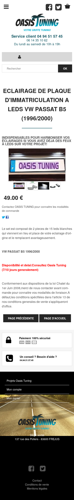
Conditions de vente (37, 484)
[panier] (67, 6)
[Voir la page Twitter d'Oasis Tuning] (43, 468)
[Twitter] (3, 217)
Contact (37, 480)
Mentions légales (37, 488)
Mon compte (14, 389)
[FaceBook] (7, 217)
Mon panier (13, 398)
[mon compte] (19, 57)
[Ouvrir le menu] (6, 7)
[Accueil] (37, 22)
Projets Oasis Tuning (19, 381)
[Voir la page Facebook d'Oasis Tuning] (31, 468)
